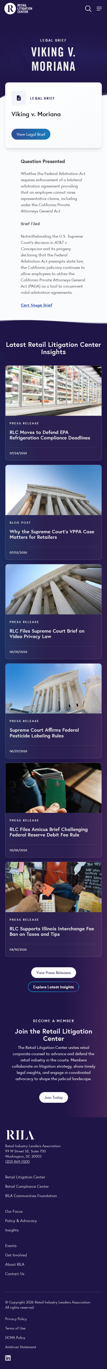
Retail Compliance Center (27, 1186)
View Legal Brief (31, 134)
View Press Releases (53, 972)
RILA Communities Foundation (31, 1195)
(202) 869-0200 (17, 1161)
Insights (12, 1230)
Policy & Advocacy (21, 1220)
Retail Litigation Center (25, 1177)
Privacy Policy (16, 1318)
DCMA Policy (15, 1337)
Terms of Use (15, 1328)
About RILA (14, 1264)
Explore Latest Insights (53, 987)
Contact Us (14, 1273)
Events (11, 1245)
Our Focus (14, 1211)
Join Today (53, 1097)
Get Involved (16, 1255)
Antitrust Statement (20, 1346)
